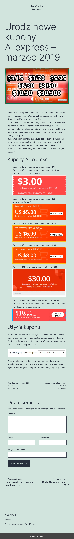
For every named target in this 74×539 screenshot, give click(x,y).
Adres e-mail (45, 437)
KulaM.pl (37, 5)
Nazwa (11, 437)
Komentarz (13, 413)
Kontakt (8, 520)
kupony (63, 388)
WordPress (29, 524)
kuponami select (27, 142)
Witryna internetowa (16, 450)
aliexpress (62, 385)
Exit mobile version (37, 536)
